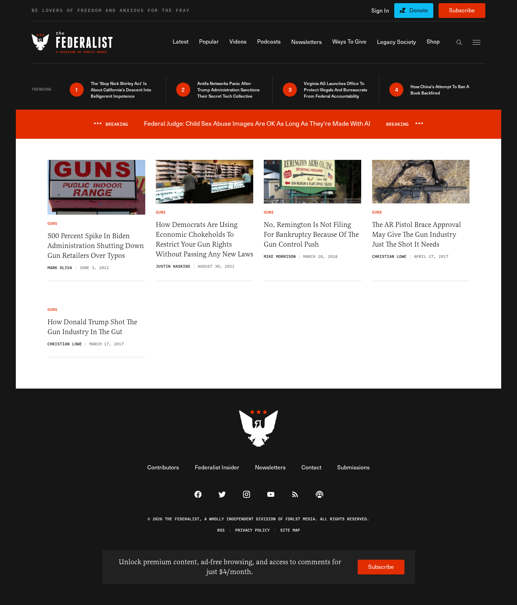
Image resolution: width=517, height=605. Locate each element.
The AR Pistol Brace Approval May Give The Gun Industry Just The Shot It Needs (416, 234)
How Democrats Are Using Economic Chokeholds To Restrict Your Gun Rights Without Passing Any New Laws (204, 239)
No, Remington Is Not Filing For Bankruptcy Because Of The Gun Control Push (311, 234)
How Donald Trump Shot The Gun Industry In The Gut (92, 327)
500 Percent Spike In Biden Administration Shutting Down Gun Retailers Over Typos (95, 246)
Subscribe (462, 10)
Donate (418, 10)
